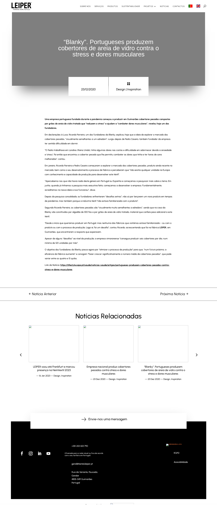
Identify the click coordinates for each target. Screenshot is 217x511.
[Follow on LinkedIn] (39, 453)
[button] (196, 354)
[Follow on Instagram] (31, 453)
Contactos (179, 6)
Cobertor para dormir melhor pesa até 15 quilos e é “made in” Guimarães (163, 368)
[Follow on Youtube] (48, 453)
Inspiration (134, 89)
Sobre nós (85, 6)
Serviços (99, 6)
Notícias (164, 6)
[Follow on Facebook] (22, 453)
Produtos (112, 6)
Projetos (148, 6)
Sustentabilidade (131, 6)
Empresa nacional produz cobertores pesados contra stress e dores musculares (54, 370)
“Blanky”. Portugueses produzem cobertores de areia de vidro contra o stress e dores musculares (108, 370)
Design (120, 89)
